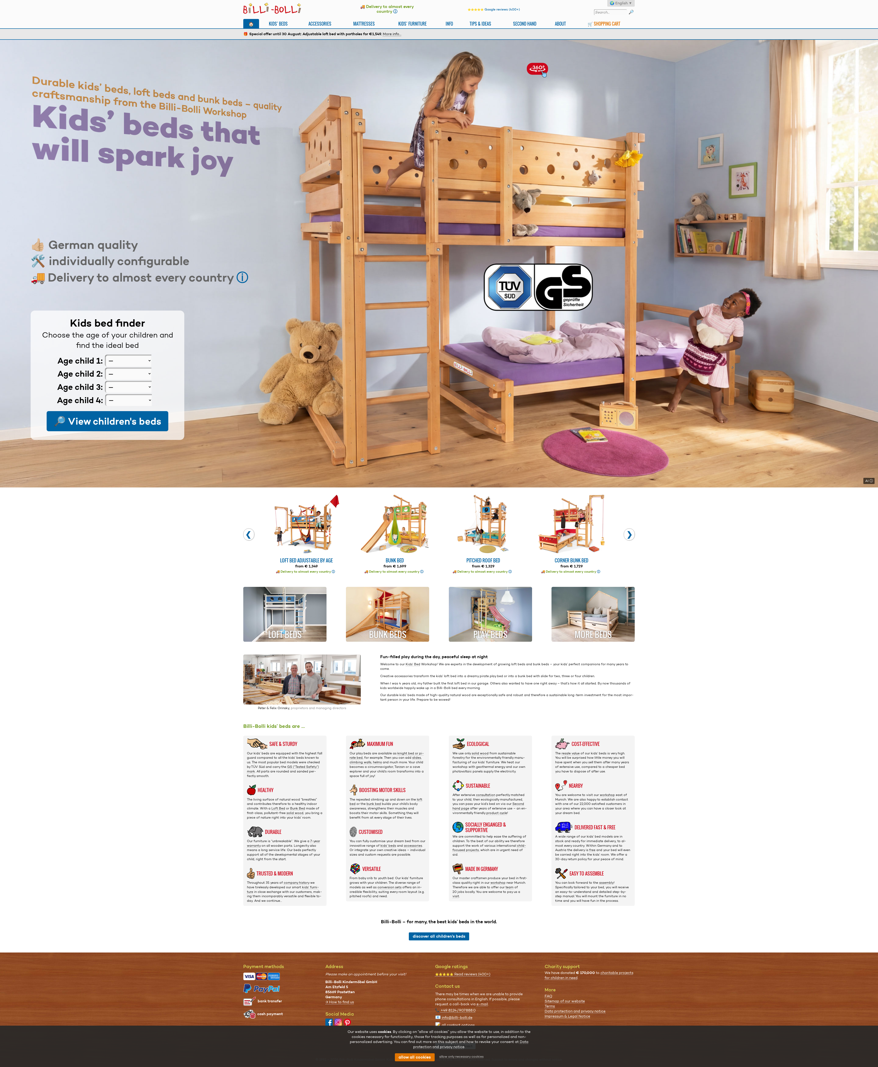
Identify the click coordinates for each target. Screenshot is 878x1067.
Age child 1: (80, 360)
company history (296, 883)
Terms (550, 1006)
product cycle (496, 813)
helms (377, 762)
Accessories (319, 24)
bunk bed (374, 804)
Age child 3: (80, 387)
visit (455, 896)
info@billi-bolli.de (457, 1017)
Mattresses (364, 24)
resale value (571, 753)
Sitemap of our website (565, 1001)
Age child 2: (80, 374)
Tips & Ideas (480, 24)
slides (416, 758)
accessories (413, 845)
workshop (498, 883)
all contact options (458, 1025)
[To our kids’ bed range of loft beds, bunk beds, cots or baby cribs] (439, 263)
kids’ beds (388, 845)
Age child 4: (80, 400)
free (592, 850)
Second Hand (524, 24)
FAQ (548, 996)
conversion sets (389, 887)
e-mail (482, 1004)
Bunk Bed (297, 808)
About (560, 24)
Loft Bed (278, 808)
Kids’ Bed (413, 664)
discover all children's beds (439, 936)
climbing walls (360, 762)
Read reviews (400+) (462, 974)
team (510, 887)
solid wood (294, 813)
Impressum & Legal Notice (567, 1016)
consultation (485, 795)
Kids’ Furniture (412, 24)
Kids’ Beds (278, 24)
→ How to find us (339, 1002)
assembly (606, 883)
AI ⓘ (869, 481)
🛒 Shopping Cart (604, 24)
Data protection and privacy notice (575, 1011)
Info (449, 24)
